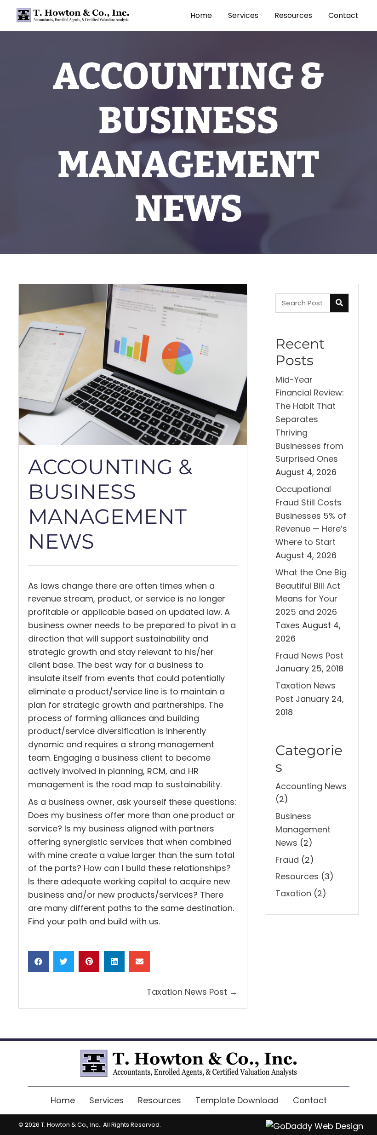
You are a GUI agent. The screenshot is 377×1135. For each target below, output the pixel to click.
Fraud (287, 860)
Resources (297, 876)
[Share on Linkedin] (114, 961)
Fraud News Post (309, 655)
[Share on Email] (139, 961)
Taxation (293, 893)
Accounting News (311, 786)
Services (106, 1100)
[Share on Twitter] (63, 961)
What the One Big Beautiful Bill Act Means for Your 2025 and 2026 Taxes (311, 599)
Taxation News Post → (192, 991)
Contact (310, 1100)
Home (63, 1100)
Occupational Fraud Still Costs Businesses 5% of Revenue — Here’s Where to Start (311, 515)
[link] (201, 15)
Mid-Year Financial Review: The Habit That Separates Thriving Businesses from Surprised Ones (309, 419)
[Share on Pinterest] (89, 961)
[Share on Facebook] (38, 961)
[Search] (339, 303)
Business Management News (303, 829)
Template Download (237, 1100)
